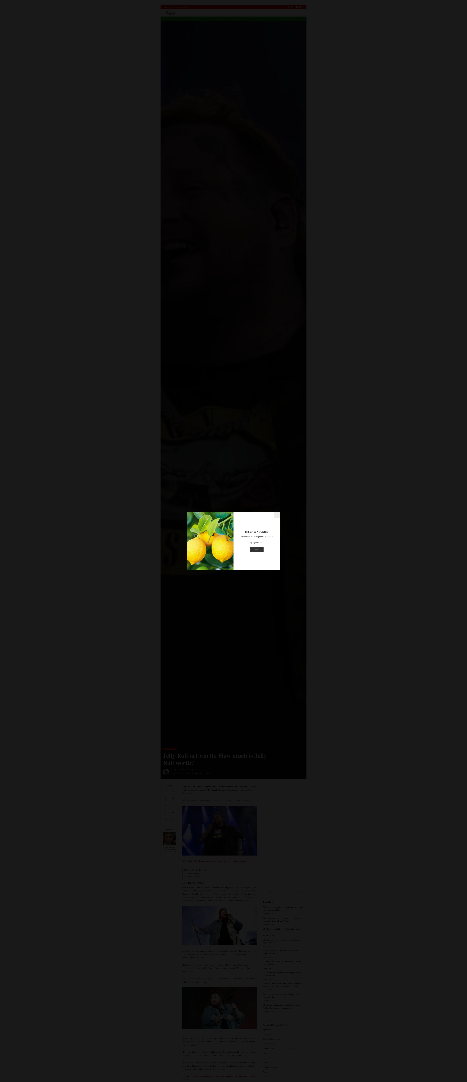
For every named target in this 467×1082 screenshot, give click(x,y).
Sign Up (256, 549)
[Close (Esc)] (277, 515)
